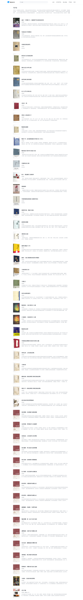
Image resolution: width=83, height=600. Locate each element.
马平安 (23, 22)
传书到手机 (58, 2)
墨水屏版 (65, 2)
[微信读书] (11, 2)
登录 (75, 2)
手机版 (70, 2)
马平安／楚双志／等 (25, 592)
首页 (53, 2)
